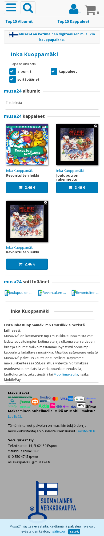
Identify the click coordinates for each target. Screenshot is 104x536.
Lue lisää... (15, 416)
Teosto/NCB (85, 431)
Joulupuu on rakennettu (22, 292)
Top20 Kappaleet (73, 21)
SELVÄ (74, 532)
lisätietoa (58, 531)
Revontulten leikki (56, 292)
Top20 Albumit (19, 21)
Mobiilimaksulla (66, 374)
